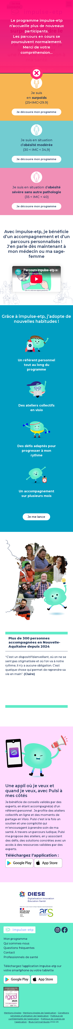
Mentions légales (12, 1013)
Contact (9, 952)
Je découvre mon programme (36, 112)
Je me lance (36, 517)
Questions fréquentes (19, 948)
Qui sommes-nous (16, 943)
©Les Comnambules (39, 1022)
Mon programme (15, 939)
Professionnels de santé (21, 957)
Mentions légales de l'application (39, 1013)
